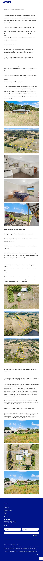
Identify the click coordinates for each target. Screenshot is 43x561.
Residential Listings (8, 510)
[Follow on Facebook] (36, 554)
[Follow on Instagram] (38, 554)
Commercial (6, 507)
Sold (5, 513)
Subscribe (35, 535)
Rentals (5, 512)
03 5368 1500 (7, 519)
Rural (5, 506)
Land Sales (6, 509)
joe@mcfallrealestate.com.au (10, 522)
